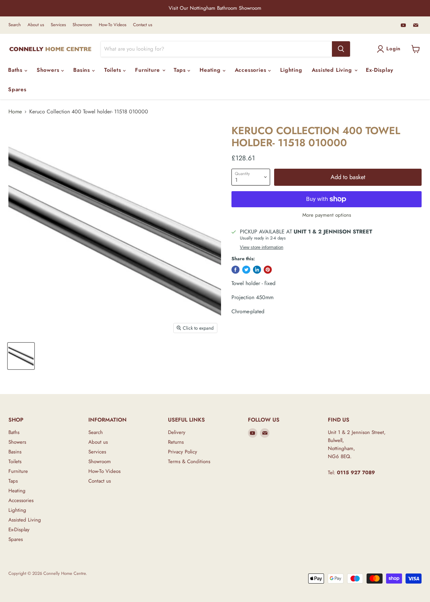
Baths (16, 70)
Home (15, 112)
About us (36, 25)
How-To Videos (112, 25)
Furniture (148, 70)
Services (58, 25)
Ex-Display (379, 70)
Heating (211, 70)
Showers (49, 70)
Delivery (176, 432)
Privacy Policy (182, 451)
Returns (176, 442)
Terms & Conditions (189, 461)
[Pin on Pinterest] (268, 270)
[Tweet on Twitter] (246, 270)
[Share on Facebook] (235, 270)
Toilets (113, 70)
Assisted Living (333, 70)
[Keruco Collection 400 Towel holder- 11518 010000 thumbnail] (21, 356)
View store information (261, 247)
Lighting (291, 70)
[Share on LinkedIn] (257, 270)
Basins (82, 70)
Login (393, 48)
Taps (180, 70)
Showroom (82, 25)
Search (14, 25)
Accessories (251, 70)
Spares (17, 89)
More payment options (326, 215)
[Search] (341, 49)
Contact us (142, 25)
